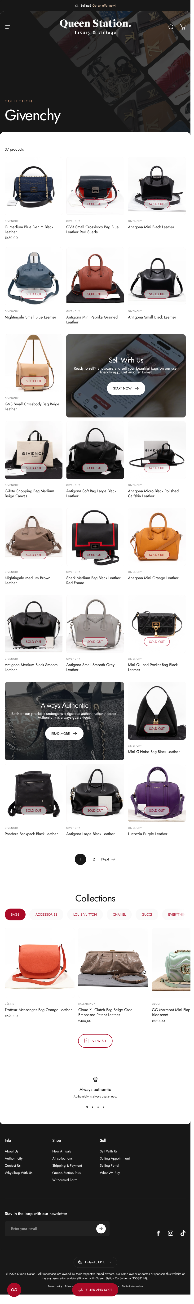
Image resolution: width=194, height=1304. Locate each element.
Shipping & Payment (67, 1165)
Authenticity (13, 1158)
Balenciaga (87, 1004)
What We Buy (110, 1173)
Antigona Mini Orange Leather (153, 578)
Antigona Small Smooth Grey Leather (90, 667)
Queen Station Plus (66, 1173)
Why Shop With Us (18, 1173)
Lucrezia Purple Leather (148, 834)
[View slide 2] (92, 1107)
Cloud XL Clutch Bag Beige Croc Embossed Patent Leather (105, 1012)
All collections (62, 1158)
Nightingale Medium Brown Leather (27, 580)
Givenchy (12, 221)
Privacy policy (72, 1286)
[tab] (15, 914)
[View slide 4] (104, 1107)
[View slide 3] (98, 1107)
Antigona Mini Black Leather (151, 227)
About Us (11, 1151)
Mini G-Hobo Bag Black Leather (154, 751)
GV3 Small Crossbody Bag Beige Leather (32, 406)
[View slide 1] (87, 1107)
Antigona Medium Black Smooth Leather (31, 667)
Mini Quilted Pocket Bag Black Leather (153, 667)
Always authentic (95, 1089)
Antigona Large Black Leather (90, 834)
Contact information (132, 1286)
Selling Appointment (115, 1158)
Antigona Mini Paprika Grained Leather (92, 319)
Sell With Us (109, 1151)
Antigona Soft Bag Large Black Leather (91, 493)
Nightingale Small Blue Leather (30, 317)
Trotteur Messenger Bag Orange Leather (38, 1010)
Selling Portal (109, 1165)
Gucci (156, 1004)
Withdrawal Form (64, 1180)
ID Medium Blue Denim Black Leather (29, 229)
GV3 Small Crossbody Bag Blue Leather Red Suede (92, 229)
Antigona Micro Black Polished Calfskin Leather (153, 493)
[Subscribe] (101, 1228)
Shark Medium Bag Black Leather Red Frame (93, 580)
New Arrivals (61, 1151)
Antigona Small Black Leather (152, 317)
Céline (9, 1004)
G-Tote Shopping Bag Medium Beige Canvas (29, 493)
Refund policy (55, 1286)
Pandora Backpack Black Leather (31, 834)
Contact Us (13, 1165)
